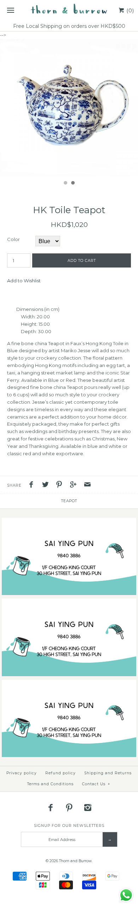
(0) (129, 10)
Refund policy (60, 773)
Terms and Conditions (50, 784)
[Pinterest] (69, 807)
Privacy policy (21, 773)
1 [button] (65, 183)
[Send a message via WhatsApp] (126, 895)
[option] (69, 107)
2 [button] (72, 183)
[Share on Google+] (75, 485)
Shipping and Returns (108, 773)
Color (13, 239)
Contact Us (96, 784)
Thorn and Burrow (75, 861)
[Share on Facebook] (33, 485)
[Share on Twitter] (47, 485)
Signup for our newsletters (69, 825)
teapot (69, 501)
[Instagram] (87, 807)
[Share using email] (87, 485)
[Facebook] (50, 807)
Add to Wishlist (24, 280)
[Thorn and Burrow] (69, 11)
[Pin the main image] (60, 485)
